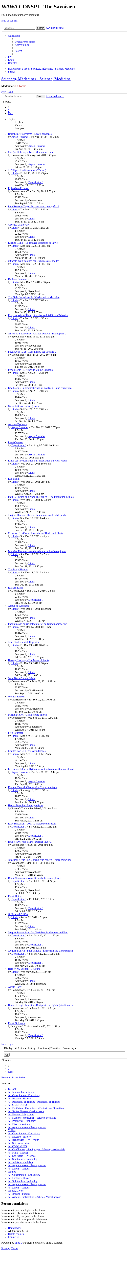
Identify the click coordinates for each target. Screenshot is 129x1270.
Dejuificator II (35, 182)
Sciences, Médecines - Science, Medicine (36, 79)
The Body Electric (18, 569)
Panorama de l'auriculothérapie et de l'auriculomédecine (37, 623)
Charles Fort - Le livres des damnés (27, 751)
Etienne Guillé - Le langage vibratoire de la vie (33, 242)
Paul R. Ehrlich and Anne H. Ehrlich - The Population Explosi (41, 496)
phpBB (19, 1242)
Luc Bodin (13, 478)
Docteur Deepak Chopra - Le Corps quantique (32, 787)
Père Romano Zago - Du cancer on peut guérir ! (33, 206)
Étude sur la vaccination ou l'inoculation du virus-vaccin (37, 460)
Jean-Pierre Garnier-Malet (21, 678)
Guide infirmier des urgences (23, 406)
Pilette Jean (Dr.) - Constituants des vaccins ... (32, 351)
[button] (10, 113)
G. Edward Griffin (18, 914)
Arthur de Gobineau (18, 605)
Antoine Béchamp (17, 424)
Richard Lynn (15, 587)
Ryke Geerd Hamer (18, 188)
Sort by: (32, 1048)
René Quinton (15, 442)
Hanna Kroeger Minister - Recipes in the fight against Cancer (40, 1005)
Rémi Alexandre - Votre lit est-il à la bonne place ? (34, 878)
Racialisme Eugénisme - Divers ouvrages (30, 133)
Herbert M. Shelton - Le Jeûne (24, 968)
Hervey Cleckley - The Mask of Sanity (28, 660)
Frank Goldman (16, 1023)
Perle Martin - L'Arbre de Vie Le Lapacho (30, 369)
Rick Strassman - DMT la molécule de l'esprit (32, 823)
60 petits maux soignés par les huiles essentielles (33, 260)
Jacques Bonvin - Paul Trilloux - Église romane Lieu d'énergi (40, 950)
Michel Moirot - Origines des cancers (27, 714)
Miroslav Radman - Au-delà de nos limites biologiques (37, 551)
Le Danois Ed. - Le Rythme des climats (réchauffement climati (41, 769)
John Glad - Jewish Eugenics (23, 642)
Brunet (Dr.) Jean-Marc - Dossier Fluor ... (30, 841)
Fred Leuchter (15, 732)
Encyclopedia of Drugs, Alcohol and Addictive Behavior (38, 315)
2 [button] (8, 110)
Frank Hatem (15, 896)
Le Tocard (20, 86)
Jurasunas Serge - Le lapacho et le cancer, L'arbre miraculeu (39, 859)
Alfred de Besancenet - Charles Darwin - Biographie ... (37, 333)
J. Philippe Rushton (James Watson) (27, 170)
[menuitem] (25, 41)
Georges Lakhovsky (19, 224)
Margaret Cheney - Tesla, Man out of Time (30, 152)
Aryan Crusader (19, 136)
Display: (9, 1048)
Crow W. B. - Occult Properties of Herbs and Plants (35, 533)
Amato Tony (15, 986)
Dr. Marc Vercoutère (19, 279)
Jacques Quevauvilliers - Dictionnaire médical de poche (37, 515)
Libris (14, 173)
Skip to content (9, 20)
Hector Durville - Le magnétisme (25, 805)
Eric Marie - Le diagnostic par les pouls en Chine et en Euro (40, 388)
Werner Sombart (16, 696)
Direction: (56, 1048)
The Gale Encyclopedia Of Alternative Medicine (33, 297)
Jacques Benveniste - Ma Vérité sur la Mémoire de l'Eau (38, 932)
